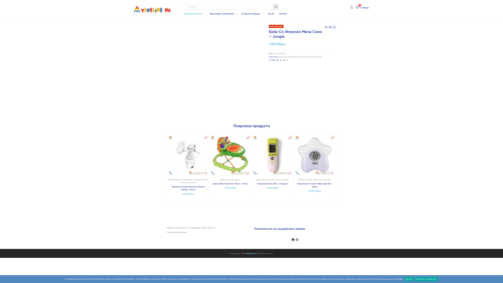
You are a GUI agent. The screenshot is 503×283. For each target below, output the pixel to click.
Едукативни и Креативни (222, 13)
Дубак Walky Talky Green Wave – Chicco (230, 184)
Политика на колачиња (177, 232)
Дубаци (238, 180)
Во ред (409, 279)
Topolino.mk (251, 253)
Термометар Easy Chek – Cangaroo (272, 184)
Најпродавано (309, 57)
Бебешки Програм (193, 13)
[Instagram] (297, 240)
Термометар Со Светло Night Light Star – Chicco (315, 185)
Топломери (285, 180)
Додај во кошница (188, 199)
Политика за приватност (426, 279)
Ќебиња (319, 57)
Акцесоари (282, 57)
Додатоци (199, 180)
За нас (271, 13)
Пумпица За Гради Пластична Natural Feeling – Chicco (188, 188)
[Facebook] (293, 240)
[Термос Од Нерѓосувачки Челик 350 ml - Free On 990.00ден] (334, 27)
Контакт (283, 13)
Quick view (188, 157)
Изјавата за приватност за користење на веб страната (191, 228)
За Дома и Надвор (251, 13)
